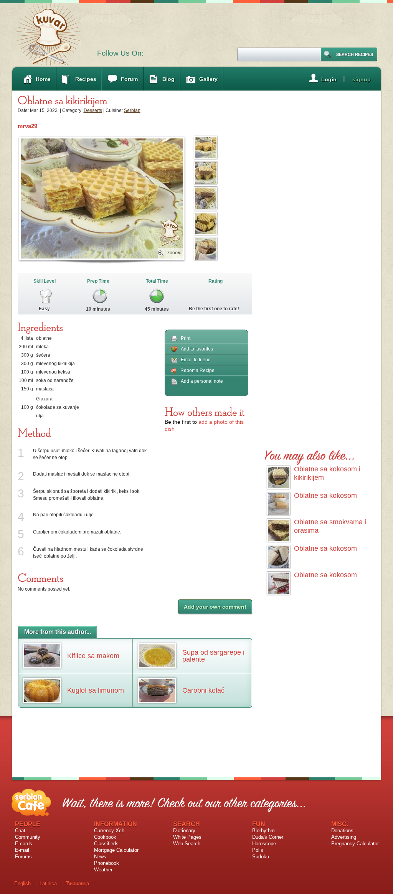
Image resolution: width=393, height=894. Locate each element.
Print (185, 338)
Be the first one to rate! (214, 308)
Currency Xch (109, 830)
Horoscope (264, 843)
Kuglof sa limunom (95, 690)
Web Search (186, 843)
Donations (342, 830)
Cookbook (105, 837)
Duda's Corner (267, 837)
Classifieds (106, 843)
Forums (23, 856)
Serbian (132, 110)
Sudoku (260, 856)
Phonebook (106, 863)
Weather (103, 870)
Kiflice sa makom (93, 656)
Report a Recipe (197, 370)
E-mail (22, 850)
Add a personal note (202, 381)
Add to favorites (197, 349)
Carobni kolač (203, 690)
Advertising (343, 837)
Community (27, 837)
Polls (257, 850)
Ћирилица (77, 883)
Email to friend (196, 359)
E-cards (23, 843)
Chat (20, 830)
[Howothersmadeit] (205, 411)
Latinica (48, 883)
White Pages (187, 837)
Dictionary (184, 830)
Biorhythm (263, 830)
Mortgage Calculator (116, 850)
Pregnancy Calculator (355, 843)
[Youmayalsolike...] (309, 454)
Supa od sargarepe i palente (213, 656)
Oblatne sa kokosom (325, 495)
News (100, 856)
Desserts (93, 110)
